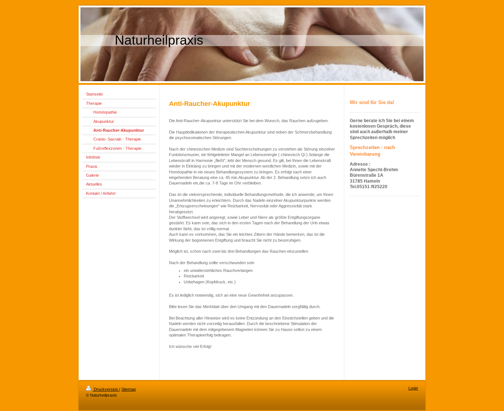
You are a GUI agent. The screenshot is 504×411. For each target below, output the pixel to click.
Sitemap (128, 389)
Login (413, 388)
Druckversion (106, 389)
